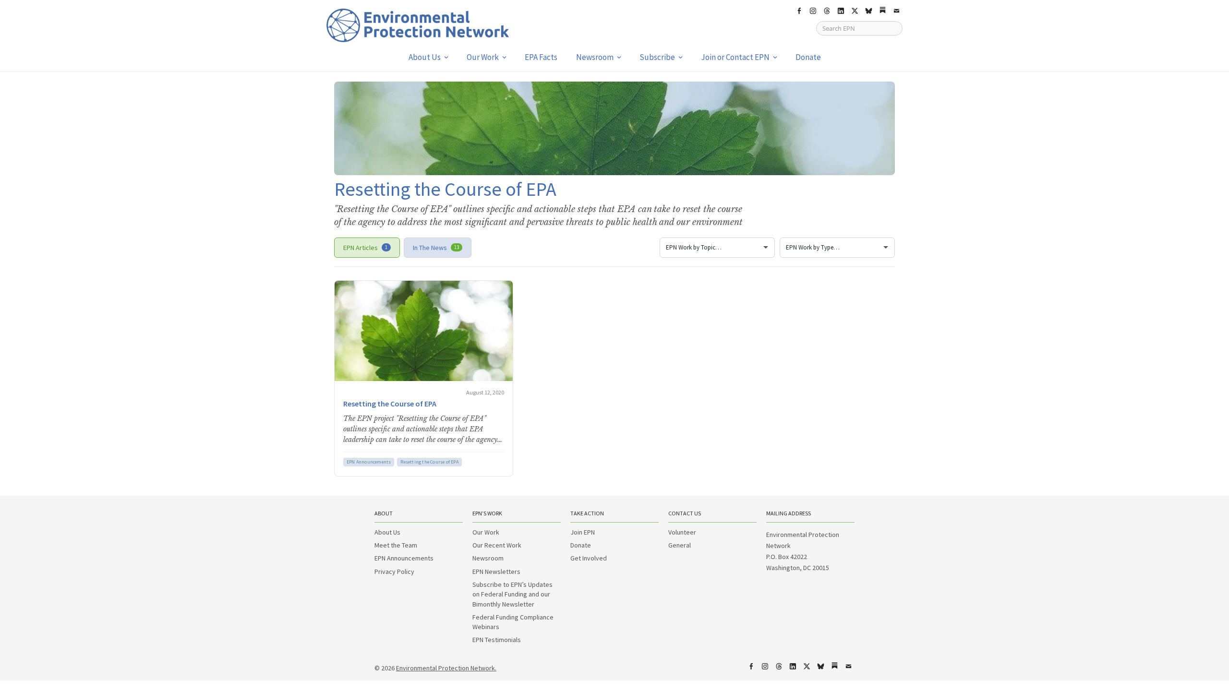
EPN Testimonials (496, 639)
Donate (808, 57)
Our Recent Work (496, 545)
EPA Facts (541, 57)
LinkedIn (840, 11)
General (679, 545)
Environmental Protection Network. (446, 668)
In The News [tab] (436, 247)
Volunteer (682, 532)
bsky (868, 11)
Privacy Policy (394, 571)
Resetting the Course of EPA (389, 403)
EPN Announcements (369, 462)
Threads (826, 11)
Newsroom (595, 57)
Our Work (483, 57)
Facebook (799, 11)
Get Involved (588, 558)
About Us (425, 57)
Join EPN (582, 532)
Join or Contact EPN (735, 57)
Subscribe (657, 57)
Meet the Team (395, 545)
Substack (882, 11)
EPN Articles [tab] (365, 247)
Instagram (813, 11)
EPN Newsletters (496, 571)
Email (896, 11)
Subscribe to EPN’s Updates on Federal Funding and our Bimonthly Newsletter (512, 594)
